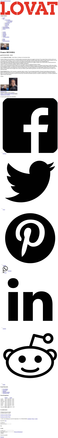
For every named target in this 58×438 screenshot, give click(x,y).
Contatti (15, 93)
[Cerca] (0, 425)
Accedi (2, 433)
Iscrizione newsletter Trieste (5, 416)
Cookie (36, 418)
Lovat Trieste (5, 390)
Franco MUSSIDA (6, 41)
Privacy (33, 418)
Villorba (6, 397)
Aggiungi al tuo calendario (5, 94)
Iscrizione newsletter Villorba (5, 414)
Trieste (11, 397)
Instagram (4, 391)
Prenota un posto (3, 91)
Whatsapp (12, 93)
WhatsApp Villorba (6, 392)
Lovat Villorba (5, 389)
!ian (5, 420)
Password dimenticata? (18, 431)
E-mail (1, 430)
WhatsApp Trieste (6, 393)
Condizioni (29, 418)
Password (2, 431)
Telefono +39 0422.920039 (5, 93)
